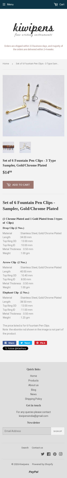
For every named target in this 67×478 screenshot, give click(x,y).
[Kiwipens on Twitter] (42, 454)
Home (6, 63)
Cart (61, 4)
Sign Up (57, 431)
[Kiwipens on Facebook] (49, 454)
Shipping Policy (33, 398)
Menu (10, 4)
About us (33, 385)
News (33, 394)
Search (25, 447)
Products (33, 380)
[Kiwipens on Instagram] (61, 454)
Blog (33, 389)
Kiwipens (24, 464)
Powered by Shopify (42, 464)
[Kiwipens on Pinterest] (55, 454)
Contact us (37, 447)
